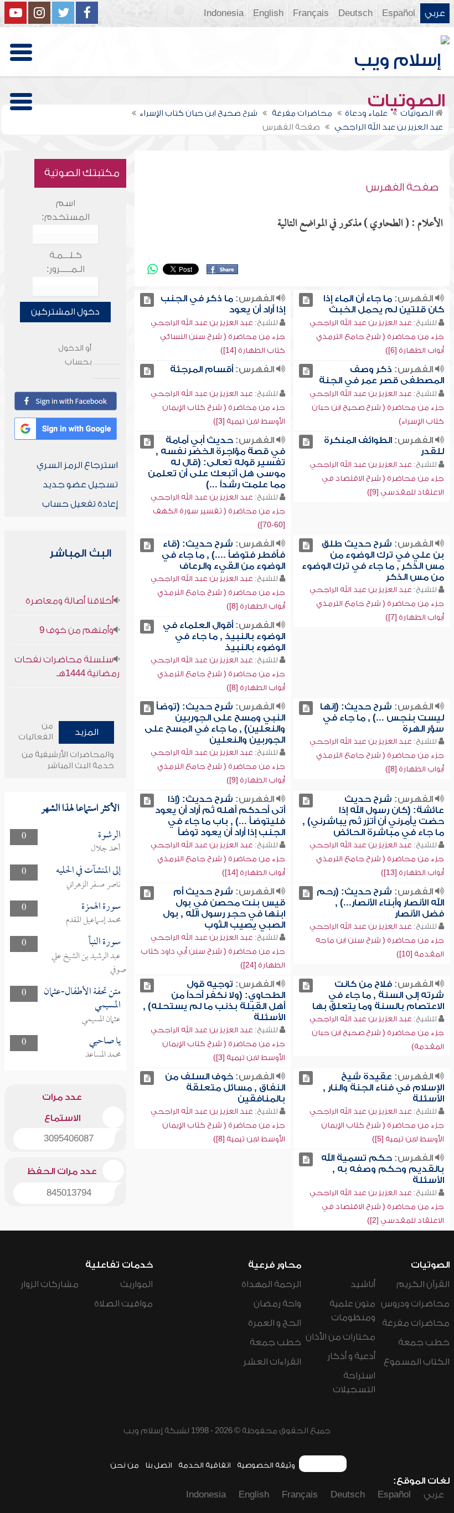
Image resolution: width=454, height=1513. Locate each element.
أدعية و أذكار (351, 1356)
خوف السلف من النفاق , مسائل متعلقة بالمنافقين (225, 1088)
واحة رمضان (277, 1304)
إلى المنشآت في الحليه (88, 871)
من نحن (124, 1465)
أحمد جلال (106, 849)
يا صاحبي (105, 1041)
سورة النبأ (105, 942)
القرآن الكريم (423, 1284)
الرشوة (109, 835)
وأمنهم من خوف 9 (76, 630)
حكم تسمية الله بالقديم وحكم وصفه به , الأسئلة (382, 1169)
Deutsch (355, 13)
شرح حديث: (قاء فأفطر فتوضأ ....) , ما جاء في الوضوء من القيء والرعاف (223, 555)
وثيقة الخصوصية (266, 1465)
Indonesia (224, 13)
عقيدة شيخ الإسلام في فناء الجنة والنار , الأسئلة (383, 1088)
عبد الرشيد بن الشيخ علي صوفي (88, 963)
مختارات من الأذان (340, 1337)
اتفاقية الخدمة (204, 1465)
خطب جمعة (424, 1342)
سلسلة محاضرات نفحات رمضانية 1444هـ (67, 666)
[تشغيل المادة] (306, 300)
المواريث (136, 1284)
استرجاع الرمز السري (77, 465)
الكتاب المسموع (417, 1362)
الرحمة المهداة (271, 1284)
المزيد (87, 732)
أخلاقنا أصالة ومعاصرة (69, 601)
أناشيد (362, 1284)
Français (311, 13)
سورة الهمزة (101, 907)
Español (398, 13)
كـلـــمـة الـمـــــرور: (66, 262)
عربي (435, 13)
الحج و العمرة (274, 1323)
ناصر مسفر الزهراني (93, 885)
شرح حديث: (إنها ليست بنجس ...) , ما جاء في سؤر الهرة (382, 718)
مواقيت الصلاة (123, 1304)
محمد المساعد (103, 1055)
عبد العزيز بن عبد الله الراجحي (360, 322)
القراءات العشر (272, 1362)
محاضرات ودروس (415, 1304)
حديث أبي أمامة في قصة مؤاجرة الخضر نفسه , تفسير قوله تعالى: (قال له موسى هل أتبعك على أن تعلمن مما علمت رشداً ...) (216, 462)
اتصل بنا (158, 1465)
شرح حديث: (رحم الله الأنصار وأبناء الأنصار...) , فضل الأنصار (380, 903)
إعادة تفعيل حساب (80, 504)
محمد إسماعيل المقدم (93, 920)
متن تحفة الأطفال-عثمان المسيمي (82, 998)
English (268, 13)
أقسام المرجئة (201, 369)
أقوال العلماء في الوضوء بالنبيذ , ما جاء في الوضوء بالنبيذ (224, 636)
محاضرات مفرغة (416, 1323)
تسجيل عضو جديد (80, 485)
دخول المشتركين (65, 312)
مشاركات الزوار (49, 1284)
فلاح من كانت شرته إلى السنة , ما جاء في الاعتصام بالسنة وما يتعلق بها (378, 995)
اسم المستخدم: (66, 210)
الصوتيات (409, 101)
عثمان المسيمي (101, 1019)
